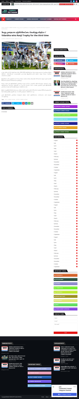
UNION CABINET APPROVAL (62, 309)
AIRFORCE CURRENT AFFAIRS (63, 106)
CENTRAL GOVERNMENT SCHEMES (38, 368)
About (7, 1)
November (65, 164)
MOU (57, 304)
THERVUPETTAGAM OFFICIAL (15, 397)
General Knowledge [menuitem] (32, 19)
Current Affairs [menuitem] (19, 19)
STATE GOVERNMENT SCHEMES (37, 385)
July (65, 143)
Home (3, 1)
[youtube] (71, 63)
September (65, 170)
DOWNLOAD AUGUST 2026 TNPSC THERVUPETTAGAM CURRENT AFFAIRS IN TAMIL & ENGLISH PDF (68, 94)
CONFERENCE (59, 292)
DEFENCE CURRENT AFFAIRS (62, 110)
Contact (11, 1)
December (65, 162)
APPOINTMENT (59, 279)
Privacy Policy (18, 1)
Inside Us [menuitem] (8, 19)
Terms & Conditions (26, 1)
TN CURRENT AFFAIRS (61, 127)
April (65, 151)
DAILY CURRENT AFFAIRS (10, 99)
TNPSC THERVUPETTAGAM (8, 38)
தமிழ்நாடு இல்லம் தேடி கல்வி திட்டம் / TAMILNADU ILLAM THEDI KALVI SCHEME (69, 368)
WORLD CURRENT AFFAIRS (62, 132)
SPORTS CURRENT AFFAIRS (10, 27)
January (65, 159)
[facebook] (71, 1)
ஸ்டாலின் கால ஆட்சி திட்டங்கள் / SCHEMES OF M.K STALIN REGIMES (67, 360)
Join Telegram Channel (65, 394)
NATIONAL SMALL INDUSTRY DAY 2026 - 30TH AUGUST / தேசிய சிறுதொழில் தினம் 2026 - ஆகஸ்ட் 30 (36, 3)
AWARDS (58, 283)
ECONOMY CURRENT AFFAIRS (63, 115)
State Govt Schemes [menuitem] (46, 19)
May (65, 148)
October (65, 167)
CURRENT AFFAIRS (34, 373)
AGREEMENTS (59, 275)
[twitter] (74, 1)
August (65, 140)
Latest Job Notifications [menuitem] (10, 22)
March (65, 154)
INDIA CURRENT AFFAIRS (62, 119)
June (65, 145)
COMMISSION (59, 288)
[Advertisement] (65, 36)
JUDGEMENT (59, 300)
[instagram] (76, 1)
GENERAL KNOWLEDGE (35, 381)
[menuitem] (3, 19)
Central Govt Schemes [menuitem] (60, 19)
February (65, 156)
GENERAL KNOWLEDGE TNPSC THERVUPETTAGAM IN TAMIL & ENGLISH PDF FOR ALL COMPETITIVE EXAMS (68, 74)
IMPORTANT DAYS (60, 296)
